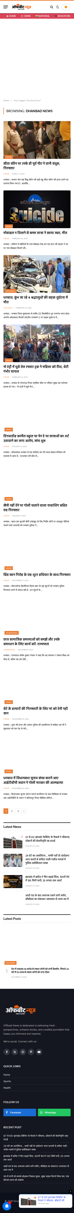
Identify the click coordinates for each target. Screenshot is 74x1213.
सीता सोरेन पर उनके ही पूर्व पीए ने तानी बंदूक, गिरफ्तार (31, 166)
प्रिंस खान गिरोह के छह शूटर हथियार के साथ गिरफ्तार (37, 575)
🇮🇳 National (42, 16)
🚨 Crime (25, 16)
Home (6, 1074)
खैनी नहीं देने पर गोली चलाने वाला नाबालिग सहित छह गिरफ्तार (35, 508)
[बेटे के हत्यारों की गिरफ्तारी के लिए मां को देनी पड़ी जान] (37, 685)
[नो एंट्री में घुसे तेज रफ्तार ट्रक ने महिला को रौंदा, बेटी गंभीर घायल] (37, 343)
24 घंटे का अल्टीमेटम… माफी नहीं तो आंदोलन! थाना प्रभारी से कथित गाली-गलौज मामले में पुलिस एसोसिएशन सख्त (47, 859)
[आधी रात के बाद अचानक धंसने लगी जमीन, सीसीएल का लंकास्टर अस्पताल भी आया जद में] (12, 900)
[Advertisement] (37, 59)
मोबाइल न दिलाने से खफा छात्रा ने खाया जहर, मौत (35, 233)
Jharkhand (11, 633)
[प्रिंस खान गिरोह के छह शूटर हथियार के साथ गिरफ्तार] (37, 551)
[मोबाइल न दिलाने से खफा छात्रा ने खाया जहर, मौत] (37, 209)
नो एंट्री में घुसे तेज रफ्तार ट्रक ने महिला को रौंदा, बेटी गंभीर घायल (35, 369)
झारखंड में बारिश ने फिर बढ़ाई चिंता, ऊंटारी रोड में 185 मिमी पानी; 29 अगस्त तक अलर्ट (47, 879)
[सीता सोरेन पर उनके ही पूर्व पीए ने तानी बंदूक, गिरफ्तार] (37, 140)
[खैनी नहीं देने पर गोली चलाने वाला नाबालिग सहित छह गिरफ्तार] (37, 482)
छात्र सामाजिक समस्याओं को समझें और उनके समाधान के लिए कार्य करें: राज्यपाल (31, 642)
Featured (10, 963)
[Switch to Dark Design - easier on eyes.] (57, 7)
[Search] (52, 7)
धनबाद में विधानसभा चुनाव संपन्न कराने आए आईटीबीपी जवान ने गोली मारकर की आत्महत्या (33, 781)
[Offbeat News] (21, 7)
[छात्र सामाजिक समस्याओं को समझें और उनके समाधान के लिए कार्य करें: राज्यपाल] (37, 616)
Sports (7, 1081)
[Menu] (5, 7)
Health (7, 1087)
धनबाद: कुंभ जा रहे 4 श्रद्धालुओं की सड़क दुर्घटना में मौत (35, 300)
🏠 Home (11, 16)
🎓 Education (62, 16)
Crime (9, 157)
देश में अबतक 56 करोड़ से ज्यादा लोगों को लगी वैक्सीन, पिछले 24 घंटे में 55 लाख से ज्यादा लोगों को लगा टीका (40, 970)
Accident (10, 291)
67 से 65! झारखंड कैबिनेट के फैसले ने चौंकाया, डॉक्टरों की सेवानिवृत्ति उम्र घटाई (47, 839)
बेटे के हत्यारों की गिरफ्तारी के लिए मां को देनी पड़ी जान (35, 711)
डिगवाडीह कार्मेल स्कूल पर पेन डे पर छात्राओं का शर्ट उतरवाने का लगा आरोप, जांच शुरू (36, 439)
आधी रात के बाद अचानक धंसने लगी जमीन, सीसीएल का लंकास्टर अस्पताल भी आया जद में (47, 897)
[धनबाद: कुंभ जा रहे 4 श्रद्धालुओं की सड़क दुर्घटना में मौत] (37, 274)
